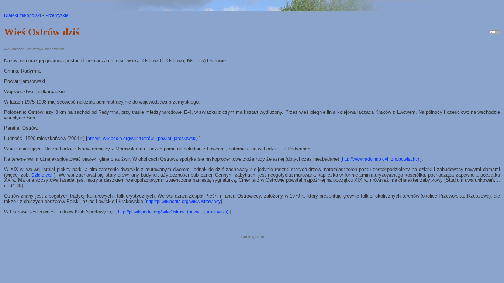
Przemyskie (57, 15)
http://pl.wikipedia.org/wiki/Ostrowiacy (183, 201)
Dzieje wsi (41, 175)
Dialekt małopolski (22, 15)
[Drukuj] (495, 30)
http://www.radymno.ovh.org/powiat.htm (381, 159)
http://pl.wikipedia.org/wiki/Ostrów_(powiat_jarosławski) (142, 138)
